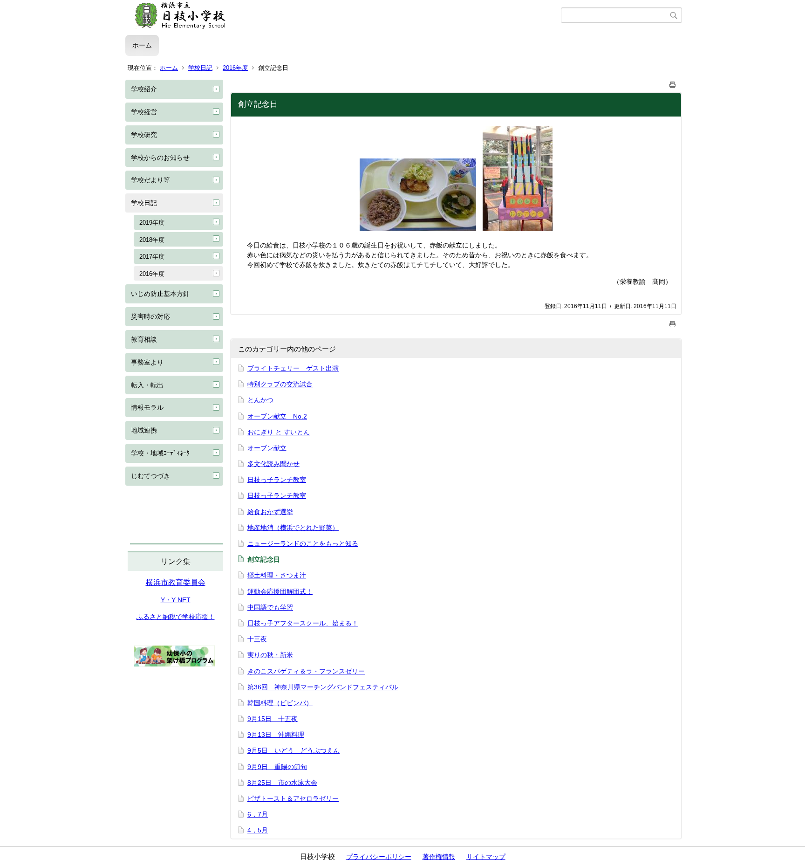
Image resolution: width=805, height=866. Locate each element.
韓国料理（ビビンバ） (280, 703)
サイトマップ (485, 856)
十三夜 (257, 639)
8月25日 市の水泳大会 (282, 782)
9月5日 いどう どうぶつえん (293, 750)
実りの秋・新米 (270, 655)
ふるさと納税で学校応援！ (175, 616)
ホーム (142, 45)
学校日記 (200, 67)
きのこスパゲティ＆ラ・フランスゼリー (306, 671)
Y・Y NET (176, 600)
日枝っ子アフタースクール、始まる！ (302, 623)
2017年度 (151, 256)
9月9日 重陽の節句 (277, 766)
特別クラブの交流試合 (280, 384)
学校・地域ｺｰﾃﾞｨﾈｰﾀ (160, 453)
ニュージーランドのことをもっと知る (302, 543)
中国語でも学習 (270, 607)
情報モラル (147, 407)
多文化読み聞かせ (273, 463)
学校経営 (144, 112)
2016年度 (235, 67)
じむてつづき (150, 476)
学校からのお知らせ (160, 157)
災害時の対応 (150, 316)
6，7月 (257, 814)
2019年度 (151, 222)
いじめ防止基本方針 (160, 293)
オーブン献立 (267, 448)
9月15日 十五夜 (272, 718)
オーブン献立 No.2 (277, 416)
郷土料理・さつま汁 (276, 575)
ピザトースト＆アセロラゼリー (293, 798)
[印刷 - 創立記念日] (672, 82)
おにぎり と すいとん (278, 432)
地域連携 (144, 430)
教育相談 (144, 339)
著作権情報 (439, 856)
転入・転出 (147, 385)
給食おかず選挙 (270, 511)
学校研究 (144, 134)
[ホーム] (343, 15)
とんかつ (260, 400)
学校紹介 (144, 89)
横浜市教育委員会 (175, 582)
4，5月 (257, 830)
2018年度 (151, 239)
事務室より (147, 362)
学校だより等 (150, 180)
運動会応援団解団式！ (280, 591)
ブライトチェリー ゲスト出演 (293, 368)
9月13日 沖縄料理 (275, 734)
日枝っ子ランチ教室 (276, 479)
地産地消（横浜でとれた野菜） (293, 527)
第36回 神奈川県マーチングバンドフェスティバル (322, 687)
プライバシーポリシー (378, 856)
